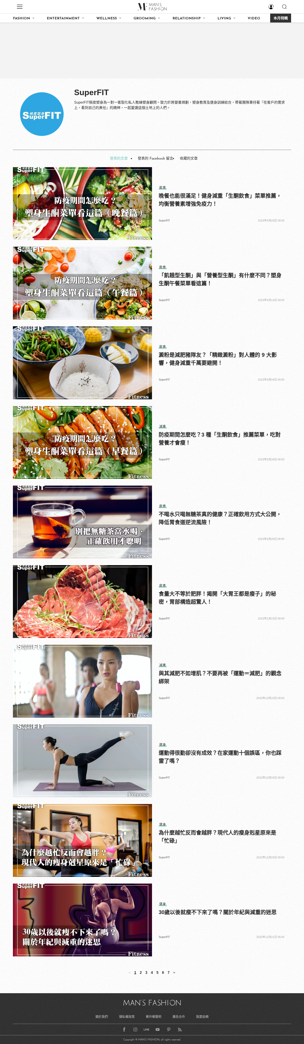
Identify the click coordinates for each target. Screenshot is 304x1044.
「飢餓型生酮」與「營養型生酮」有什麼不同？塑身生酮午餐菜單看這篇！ (220, 279)
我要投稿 (202, 1016)
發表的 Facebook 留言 (155, 158)
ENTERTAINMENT (63, 18)
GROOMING (145, 18)
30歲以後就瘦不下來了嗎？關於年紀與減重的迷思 (218, 912)
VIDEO (254, 18)
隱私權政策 (127, 1016)
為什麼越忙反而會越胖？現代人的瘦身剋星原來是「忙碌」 (217, 837)
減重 (162, 426)
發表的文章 (119, 158)
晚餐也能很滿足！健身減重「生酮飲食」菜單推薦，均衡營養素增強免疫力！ (220, 200)
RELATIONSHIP (186, 18)
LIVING (224, 18)
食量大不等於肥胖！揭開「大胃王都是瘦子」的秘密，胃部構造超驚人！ (217, 598)
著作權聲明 (153, 1016)
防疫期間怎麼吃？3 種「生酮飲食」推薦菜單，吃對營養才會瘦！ (220, 439)
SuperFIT (164, 220)
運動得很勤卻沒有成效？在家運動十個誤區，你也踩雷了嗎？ (220, 757)
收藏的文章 (189, 158)
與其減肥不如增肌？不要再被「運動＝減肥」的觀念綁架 (220, 677)
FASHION (21, 18)
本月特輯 (281, 18)
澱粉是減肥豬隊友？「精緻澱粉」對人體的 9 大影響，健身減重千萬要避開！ (218, 359)
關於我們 (101, 1016)
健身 (162, 744)
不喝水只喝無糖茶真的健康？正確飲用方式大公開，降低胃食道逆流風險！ (220, 518)
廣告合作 (178, 1016)
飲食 (162, 187)
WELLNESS (106, 18)
